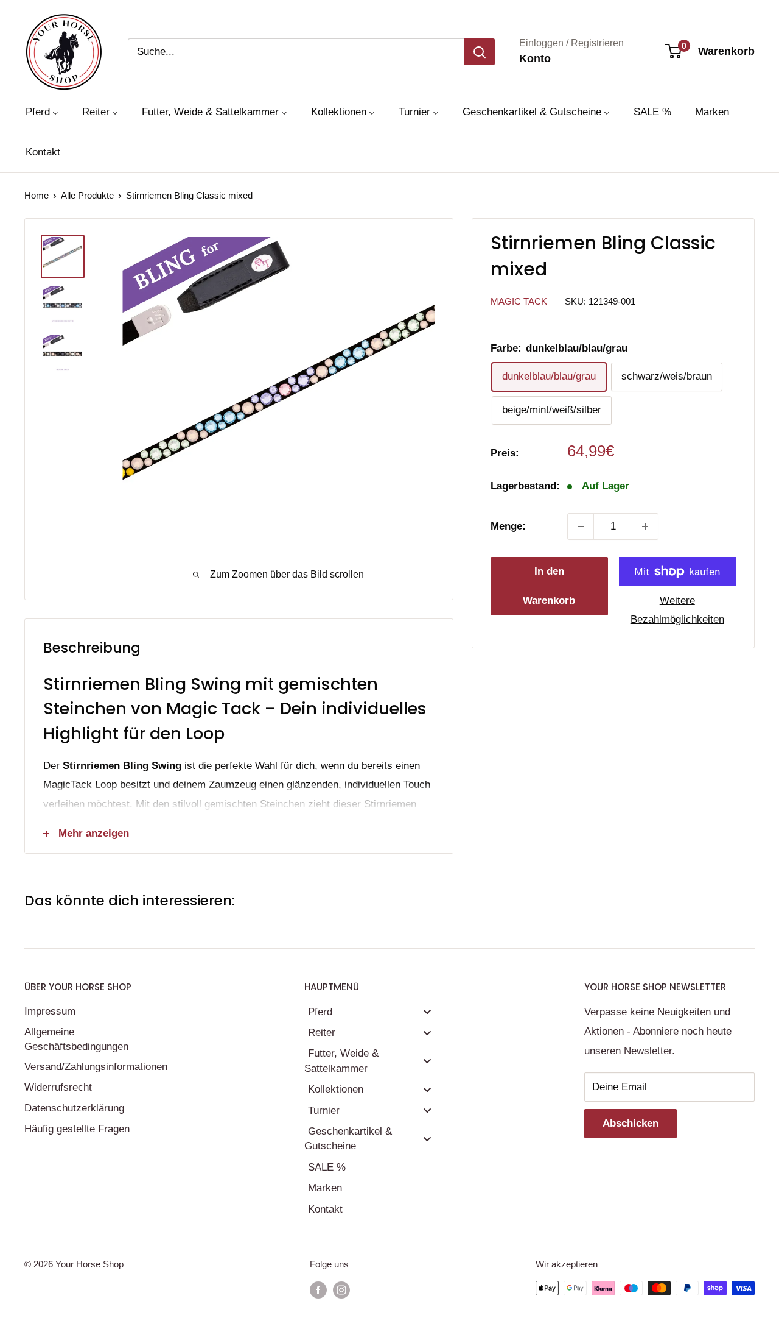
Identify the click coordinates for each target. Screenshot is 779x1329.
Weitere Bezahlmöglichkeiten (677, 610)
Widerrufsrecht (58, 1087)
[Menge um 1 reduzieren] (580, 526)
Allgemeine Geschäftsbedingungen (76, 1039)
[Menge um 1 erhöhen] (645, 526)
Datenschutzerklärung (74, 1108)
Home (36, 195)
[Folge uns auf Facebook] (318, 1290)
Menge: (508, 526)
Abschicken (630, 1123)
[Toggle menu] (427, 1011)
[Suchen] (479, 51)
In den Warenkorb (549, 585)
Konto (535, 58)
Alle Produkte (87, 195)
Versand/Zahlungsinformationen (94, 1066)
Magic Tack (519, 301)
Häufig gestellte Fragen (77, 1129)
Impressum (49, 1011)
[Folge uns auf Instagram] (341, 1290)
